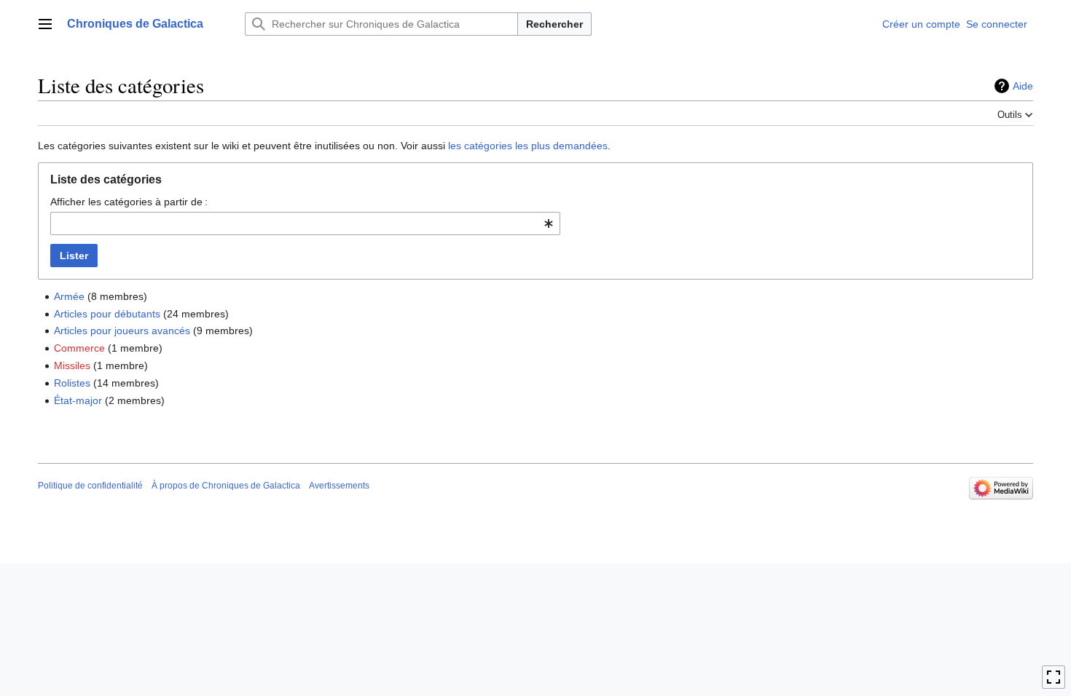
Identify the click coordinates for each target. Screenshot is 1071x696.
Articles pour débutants (107, 314)
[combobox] (305, 223)
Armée (69, 296)
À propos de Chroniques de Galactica (226, 486)
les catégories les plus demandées (528, 145)
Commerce (79, 348)
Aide (1023, 86)
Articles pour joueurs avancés (122, 330)
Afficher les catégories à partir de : (129, 201)
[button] (45, 24)
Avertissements (339, 486)
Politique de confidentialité (90, 486)
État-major (78, 400)
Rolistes (72, 383)
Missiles (72, 365)
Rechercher (554, 24)
